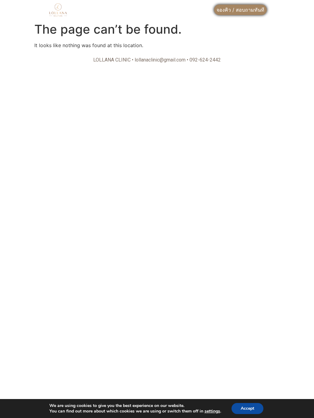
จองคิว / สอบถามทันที (240, 10)
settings (212, 411)
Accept (247, 408)
